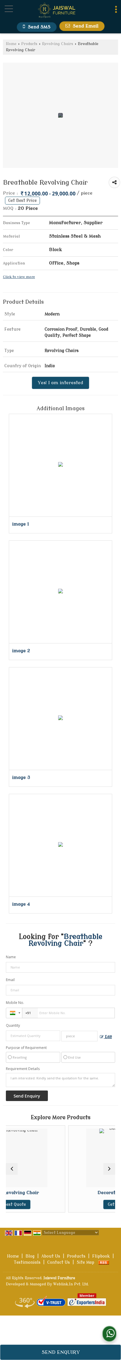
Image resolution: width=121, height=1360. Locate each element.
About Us (50, 1256)
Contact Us (58, 1262)
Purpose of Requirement (26, 1048)
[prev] (12, 1169)
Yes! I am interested (60, 382)
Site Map (85, 1262)
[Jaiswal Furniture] (57, 11)
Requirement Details (23, 1069)
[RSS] (103, 1262)
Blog (30, 1256)
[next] (109, 1169)
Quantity (13, 1025)
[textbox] (79, 1036)
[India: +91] (14, 1013)
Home (11, 44)
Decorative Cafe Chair (85, 1192)
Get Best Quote (85, 1204)
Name (11, 956)
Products (29, 44)
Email (10, 979)
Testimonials (27, 1262)
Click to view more (19, 277)
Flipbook (101, 1256)
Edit (108, 1037)
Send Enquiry (61, 1352)
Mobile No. (15, 1002)
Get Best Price (22, 200)
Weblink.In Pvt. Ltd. (71, 1284)
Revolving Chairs (57, 44)
